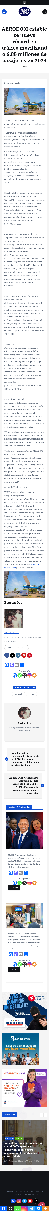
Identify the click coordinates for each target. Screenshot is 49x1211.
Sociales (19, 1142)
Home (24, 66)
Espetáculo (9, 1142)
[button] (42, 1115)
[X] (24, 675)
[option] (24, 1142)
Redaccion (11, 632)
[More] (34, 675)
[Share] (41, 1205)
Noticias (17, 83)
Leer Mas (14, 887)
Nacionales (8, 83)
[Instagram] (29, 675)
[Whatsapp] (19, 675)
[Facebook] (15, 675)
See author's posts (16, 647)
